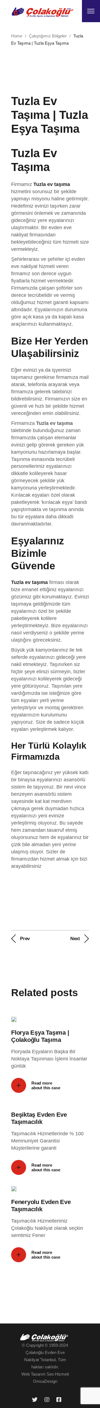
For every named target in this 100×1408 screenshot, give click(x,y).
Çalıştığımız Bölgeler (48, 36)
